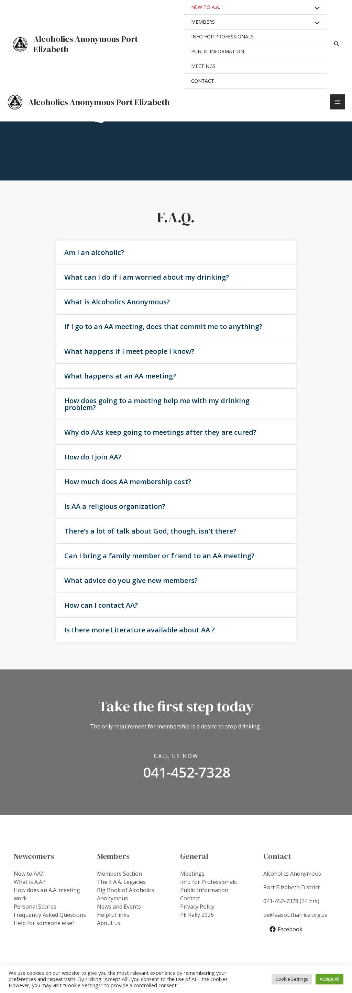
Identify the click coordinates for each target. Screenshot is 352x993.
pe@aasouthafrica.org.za (295, 915)
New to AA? (28, 873)
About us (108, 923)
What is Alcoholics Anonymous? (117, 301)
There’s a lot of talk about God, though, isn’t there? (150, 531)
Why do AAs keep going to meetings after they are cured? (160, 432)
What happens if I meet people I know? (129, 351)
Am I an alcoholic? (94, 252)
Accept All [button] (329, 979)
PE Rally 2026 (197, 915)
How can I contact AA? (101, 605)
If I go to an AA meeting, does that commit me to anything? (163, 326)
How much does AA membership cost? (127, 481)
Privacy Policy (197, 906)
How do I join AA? (92, 457)
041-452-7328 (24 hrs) (291, 901)
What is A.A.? (30, 882)
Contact (190, 898)
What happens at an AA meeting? (120, 376)
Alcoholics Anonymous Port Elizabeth (85, 44)
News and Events (119, 906)
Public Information (204, 890)
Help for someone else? (44, 923)
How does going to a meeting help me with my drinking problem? (157, 404)
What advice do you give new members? (131, 580)
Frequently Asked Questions (50, 915)
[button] (176, 253)
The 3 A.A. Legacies (121, 882)
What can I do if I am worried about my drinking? (146, 277)
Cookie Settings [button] (292, 979)
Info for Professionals (208, 882)
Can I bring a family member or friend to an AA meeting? (159, 555)
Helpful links (113, 915)
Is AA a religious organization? (114, 506)
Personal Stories (35, 906)
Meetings (192, 873)
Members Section (119, 873)
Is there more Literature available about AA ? (139, 629)
